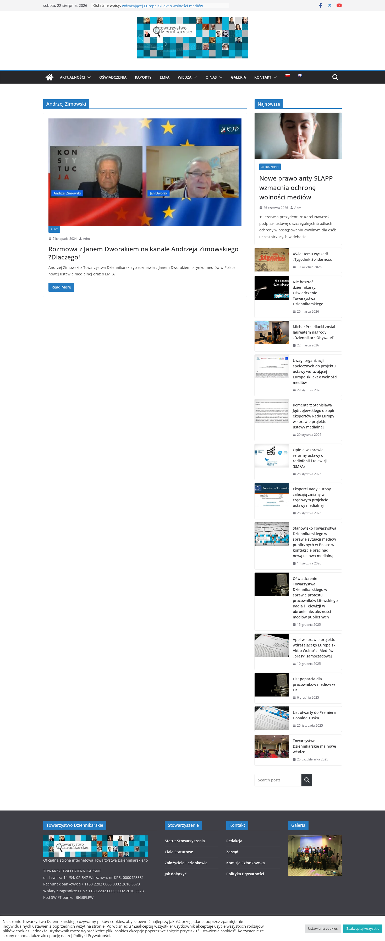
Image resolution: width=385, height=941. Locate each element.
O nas (211, 77)
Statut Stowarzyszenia (185, 840)
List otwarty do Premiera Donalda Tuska (314, 715)
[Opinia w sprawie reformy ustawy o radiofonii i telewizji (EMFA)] (272, 462)
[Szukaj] (306, 780)
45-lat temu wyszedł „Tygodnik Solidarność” (313, 256)
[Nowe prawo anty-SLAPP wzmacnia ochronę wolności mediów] (298, 136)
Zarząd (232, 851)
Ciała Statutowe (179, 851)
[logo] (95, 838)
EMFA (164, 77)
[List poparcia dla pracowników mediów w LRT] (272, 688)
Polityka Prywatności (245, 873)
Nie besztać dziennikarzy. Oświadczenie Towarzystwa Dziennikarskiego (308, 292)
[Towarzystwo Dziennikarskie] (49, 77)
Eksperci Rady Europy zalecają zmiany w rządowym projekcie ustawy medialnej (312, 497)
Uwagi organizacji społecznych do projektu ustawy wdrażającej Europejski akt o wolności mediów (166, 8)
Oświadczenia (112, 77)
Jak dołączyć (175, 873)
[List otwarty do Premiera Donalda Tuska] (272, 719)
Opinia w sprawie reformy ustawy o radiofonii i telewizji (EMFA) (310, 458)
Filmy (54, 229)
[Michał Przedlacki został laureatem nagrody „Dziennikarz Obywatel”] (272, 336)
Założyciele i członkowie (186, 862)
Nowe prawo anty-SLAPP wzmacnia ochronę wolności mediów (296, 187)
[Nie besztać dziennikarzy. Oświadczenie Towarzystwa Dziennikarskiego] (272, 297)
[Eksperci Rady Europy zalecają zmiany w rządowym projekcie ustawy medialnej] (272, 501)
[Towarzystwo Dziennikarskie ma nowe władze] (272, 750)
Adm (86, 238)
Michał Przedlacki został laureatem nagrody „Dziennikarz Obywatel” (314, 332)
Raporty (143, 77)
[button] (88, 77)
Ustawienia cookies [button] (323, 928)
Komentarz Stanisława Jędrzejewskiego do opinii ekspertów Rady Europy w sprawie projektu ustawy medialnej (315, 415)
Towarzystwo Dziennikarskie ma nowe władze (314, 746)
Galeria (238, 77)
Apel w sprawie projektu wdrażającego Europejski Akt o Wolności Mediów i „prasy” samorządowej (315, 648)
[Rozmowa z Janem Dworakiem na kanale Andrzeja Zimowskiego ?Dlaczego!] (144, 172)
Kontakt (262, 77)
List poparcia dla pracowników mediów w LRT (314, 684)
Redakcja (234, 840)
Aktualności (72, 77)
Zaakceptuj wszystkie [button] (362, 928)
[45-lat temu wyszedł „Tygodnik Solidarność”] (272, 260)
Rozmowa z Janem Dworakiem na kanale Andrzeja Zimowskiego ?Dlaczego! (143, 252)
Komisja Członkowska (245, 862)
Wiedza (184, 77)
